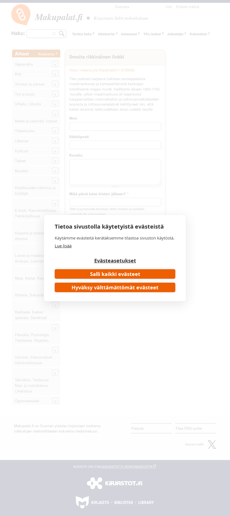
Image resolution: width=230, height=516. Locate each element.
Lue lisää (63, 245)
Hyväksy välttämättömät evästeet (115, 287)
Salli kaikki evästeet (115, 274)
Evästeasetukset (115, 260)
